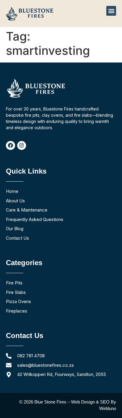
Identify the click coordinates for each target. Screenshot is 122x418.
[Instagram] (21, 145)
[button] (111, 11)
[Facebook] (10, 145)
